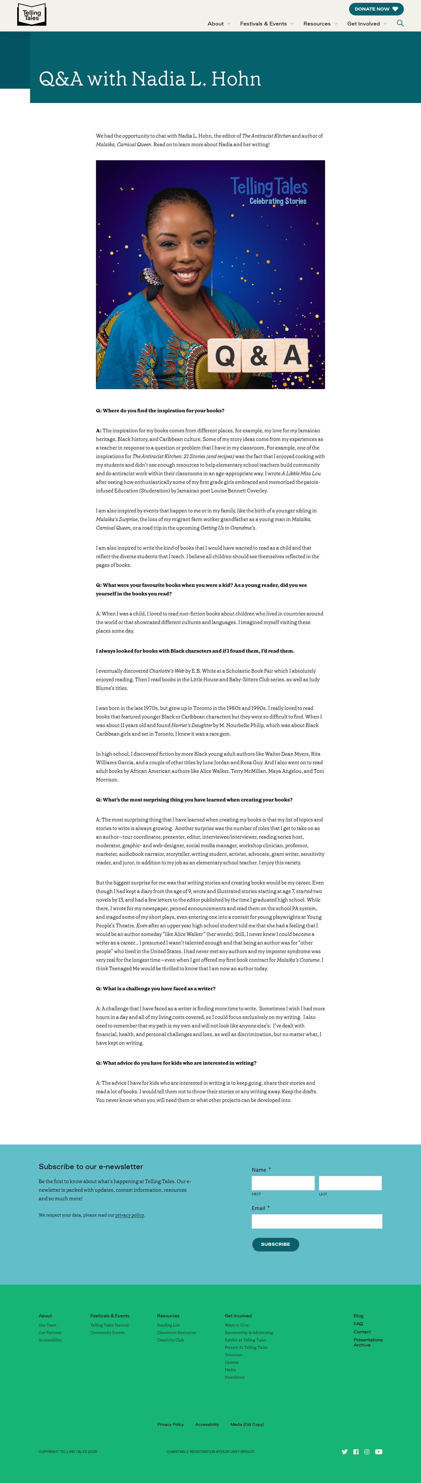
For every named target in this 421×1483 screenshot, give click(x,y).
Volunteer (233, 1355)
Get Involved (363, 23)
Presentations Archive (368, 1342)
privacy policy (129, 1215)
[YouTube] (378, 1451)
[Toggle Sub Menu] (229, 23)
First (256, 1194)
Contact (362, 1332)
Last (323, 1194)
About (216, 23)
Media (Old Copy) (247, 1424)
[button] (400, 23)
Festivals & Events (263, 23)
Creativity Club (170, 1340)
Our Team (47, 1325)
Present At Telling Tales (246, 1347)
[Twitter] (345, 1451)
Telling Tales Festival (110, 1325)
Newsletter (235, 1377)
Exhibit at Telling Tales (245, 1340)
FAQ (358, 1324)
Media (230, 1369)
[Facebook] (356, 1451)
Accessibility (50, 1340)
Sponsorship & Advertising (249, 1332)
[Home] (31, 15)
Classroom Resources (176, 1332)
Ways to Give (237, 1325)
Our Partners (50, 1332)
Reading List (168, 1325)
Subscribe (275, 1244)
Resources (317, 23)
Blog (358, 1316)
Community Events (108, 1332)
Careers (232, 1362)
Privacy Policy (171, 1424)
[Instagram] (366, 1451)
